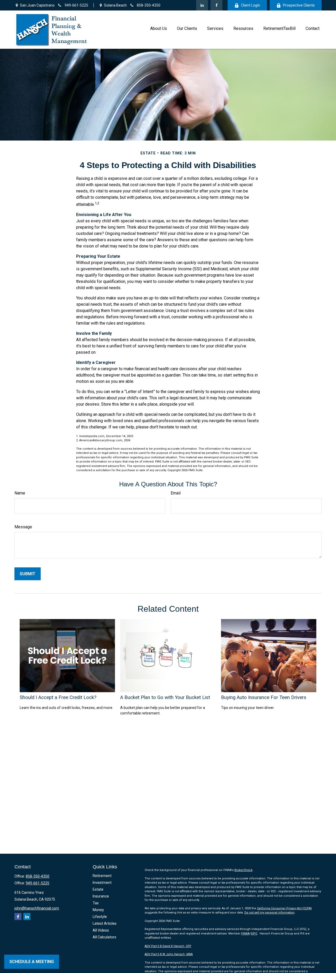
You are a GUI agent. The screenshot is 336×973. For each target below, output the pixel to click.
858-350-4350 (148, 5)
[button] (158, 28)
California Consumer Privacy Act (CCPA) (284, 908)
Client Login (250, 5)
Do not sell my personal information (269, 912)
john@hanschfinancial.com (36, 908)
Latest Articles (105, 923)
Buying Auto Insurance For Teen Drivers (263, 697)
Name (19, 493)
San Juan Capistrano (37, 5)
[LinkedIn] (202, 5)
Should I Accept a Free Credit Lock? (58, 697)
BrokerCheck (243, 870)
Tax (96, 903)
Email (176, 493)
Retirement (102, 876)
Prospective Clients (299, 5)
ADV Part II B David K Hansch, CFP (168, 946)
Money (98, 910)
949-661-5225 (76, 5)
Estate (98, 889)
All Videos (101, 930)
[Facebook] (216, 5)
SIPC (254, 933)
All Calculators (104, 937)
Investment (102, 882)
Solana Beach (115, 5)
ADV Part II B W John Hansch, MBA (169, 954)
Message (23, 526)
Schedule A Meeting (31, 961)
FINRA (245, 933)
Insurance (101, 896)
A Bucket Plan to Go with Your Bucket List (165, 697)
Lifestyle (100, 917)
